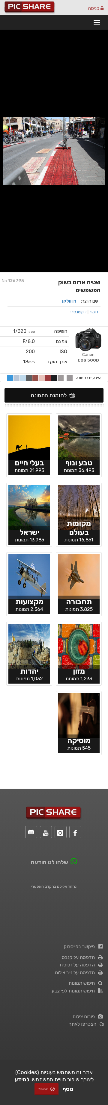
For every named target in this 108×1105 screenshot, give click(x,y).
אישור (43, 1089)
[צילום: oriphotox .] (79, 715)
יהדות (29, 671)
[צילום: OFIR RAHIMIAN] (79, 507)
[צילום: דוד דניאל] (79, 576)
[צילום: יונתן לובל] (29, 646)
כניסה (94, 8)
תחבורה (79, 601)
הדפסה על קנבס (79, 957)
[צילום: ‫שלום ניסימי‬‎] (29, 507)
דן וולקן (69, 301)
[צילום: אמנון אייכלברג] (79, 437)
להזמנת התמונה (50, 395)
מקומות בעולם (79, 528)
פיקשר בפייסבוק (80, 946)
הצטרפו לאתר (84, 1024)
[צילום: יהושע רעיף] (79, 646)
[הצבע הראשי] (70, 378)
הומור (93, 311)
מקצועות (29, 601)
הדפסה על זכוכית (78, 965)
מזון (79, 671)
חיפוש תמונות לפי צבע (74, 991)
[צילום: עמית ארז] (29, 437)
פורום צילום (85, 1016)
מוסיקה (79, 740)
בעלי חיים (29, 463)
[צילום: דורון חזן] (29, 576)
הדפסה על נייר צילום (76, 972)
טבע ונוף (78, 463)
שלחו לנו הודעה (49, 862)
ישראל (29, 532)
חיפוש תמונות (82, 983)
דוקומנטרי (78, 311)
